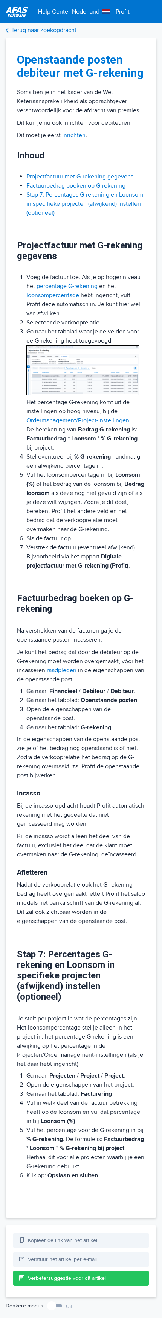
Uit (69, 1306)
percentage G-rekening (67, 286)
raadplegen (61, 670)
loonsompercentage (52, 295)
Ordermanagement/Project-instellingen (77, 420)
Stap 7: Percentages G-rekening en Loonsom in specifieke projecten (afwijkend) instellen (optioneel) (84, 204)
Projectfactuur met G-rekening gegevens (79, 176)
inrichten (74, 135)
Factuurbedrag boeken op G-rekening (75, 185)
